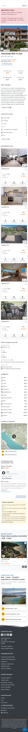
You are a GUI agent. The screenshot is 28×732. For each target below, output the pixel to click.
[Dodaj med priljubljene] (25, 543)
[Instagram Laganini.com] (5, 635)
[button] (14, 436)
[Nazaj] (4, 550)
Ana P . (5, 48)
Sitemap (11, 648)
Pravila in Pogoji (5, 648)
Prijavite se (4, 710)
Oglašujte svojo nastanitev (8, 708)
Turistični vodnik (4, 680)
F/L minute (22, 183)
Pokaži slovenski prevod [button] (6, 491)
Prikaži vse (5, 139)
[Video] (21, 49)
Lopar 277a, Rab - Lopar (7, 56)
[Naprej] (24, 550)
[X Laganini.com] (11, 635)
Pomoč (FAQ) (4, 702)
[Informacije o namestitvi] (25, 561)
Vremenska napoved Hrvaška (8, 657)
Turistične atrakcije (10, 454)
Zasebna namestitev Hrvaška (7, 684)
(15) (25, 165)
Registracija (5, 712)
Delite (25, 5)
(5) (25, 318)
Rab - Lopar (3, 5)
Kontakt (2, 698)
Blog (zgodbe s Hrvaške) (6, 682)
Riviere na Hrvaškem (6, 687)
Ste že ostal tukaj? (7, 64)
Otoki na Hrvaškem (5, 689)
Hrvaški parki (4, 661)
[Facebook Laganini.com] (2, 635)
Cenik (5, 183)
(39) (26, 49)
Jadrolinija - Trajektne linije (7, 664)
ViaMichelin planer (5, 666)
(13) (25, 279)
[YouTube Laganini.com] (8, 635)
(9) (25, 203)
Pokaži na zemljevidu (10, 451)
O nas (2, 700)
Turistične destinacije (6, 677)
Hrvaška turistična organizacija (8, 659)
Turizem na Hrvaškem (6, 668)
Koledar (14, 183)
